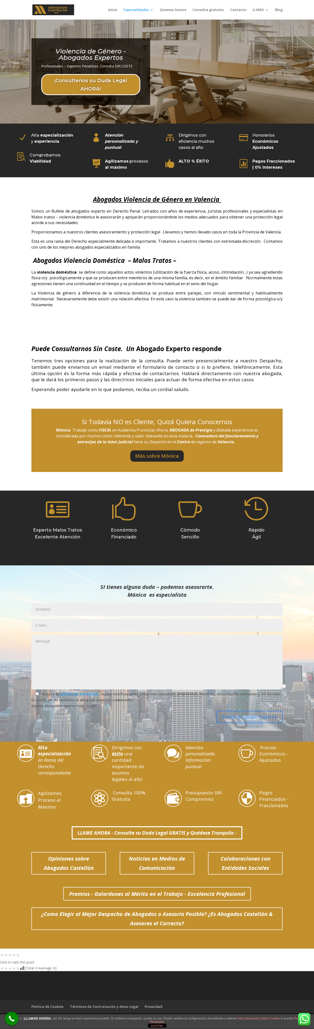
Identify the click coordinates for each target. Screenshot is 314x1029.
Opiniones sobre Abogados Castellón (69, 863)
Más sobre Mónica (157, 456)
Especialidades (136, 10)
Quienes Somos (173, 10)
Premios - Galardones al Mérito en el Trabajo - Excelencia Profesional (157, 893)
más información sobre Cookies (259, 1018)
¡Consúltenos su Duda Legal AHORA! (90, 84)
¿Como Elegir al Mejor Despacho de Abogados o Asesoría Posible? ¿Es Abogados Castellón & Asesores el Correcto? (157, 918)
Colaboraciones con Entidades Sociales (245, 863)
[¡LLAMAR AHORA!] (11, 1018)
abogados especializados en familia (107, 247)
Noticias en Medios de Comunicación (157, 863)
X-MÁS (258, 10)
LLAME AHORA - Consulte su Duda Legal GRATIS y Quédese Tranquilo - (157, 832)
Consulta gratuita (208, 10)
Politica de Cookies (47, 1006)
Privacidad (153, 1006)
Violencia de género (57, 293)
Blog (279, 10)
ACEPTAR (157, 1025)
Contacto (238, 10)
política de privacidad (79, 694)
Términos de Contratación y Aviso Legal (104, 1006)
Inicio (112, 10)
